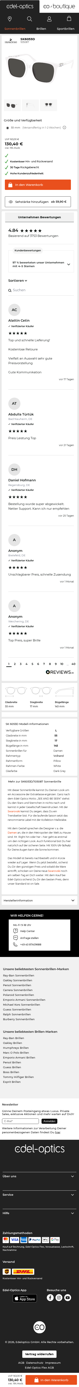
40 (73, 664)
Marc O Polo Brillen (16, 1052)
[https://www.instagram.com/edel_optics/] (59, 1298)
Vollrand (58, 755)
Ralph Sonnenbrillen (17, 1014)
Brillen (41, 29)
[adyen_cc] (6, 1240)
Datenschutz (34, 1362)
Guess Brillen (12, 1067)
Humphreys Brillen (16, 1047)
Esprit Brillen (12, 1081)
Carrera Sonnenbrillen (18, 990)
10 (61, 664)
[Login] (49, 19)
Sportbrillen (66, 29)
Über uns (9, 1176)
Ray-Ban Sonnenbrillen (18, 975)
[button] (20, 6)
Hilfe (6, 1213)
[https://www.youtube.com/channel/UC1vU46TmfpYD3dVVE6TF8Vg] (67, 1298)
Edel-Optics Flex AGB (39, 1367)
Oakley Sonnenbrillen (17, 980)
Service (8, 1195)
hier (57, 1132)
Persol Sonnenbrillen (17, 985)
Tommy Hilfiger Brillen (18, 1077)
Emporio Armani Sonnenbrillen (24, 999)
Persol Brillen (12, 1062)
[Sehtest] (10, 19)
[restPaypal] (34, 1240)
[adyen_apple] (45, 1240)
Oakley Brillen (12, 1043)
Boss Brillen (11, 1072)
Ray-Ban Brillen (13, 1038)
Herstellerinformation (18, 900)
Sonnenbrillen (15, 29)
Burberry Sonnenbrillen (19, 1019)
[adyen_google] (55, 1240)
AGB (21, 1362)
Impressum (53, 1362)
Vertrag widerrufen (39, 1354)
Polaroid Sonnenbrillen (18, 994)
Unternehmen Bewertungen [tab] (39, 217)
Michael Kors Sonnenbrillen (21, 1004)
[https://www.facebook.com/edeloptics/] (50, 1298)
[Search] (30, 19)
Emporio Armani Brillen (19, 1057)
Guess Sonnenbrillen (17, 1009)
